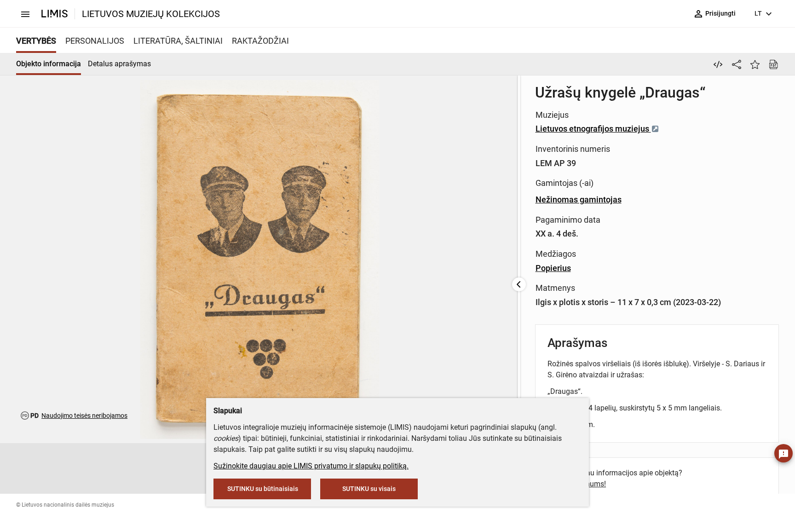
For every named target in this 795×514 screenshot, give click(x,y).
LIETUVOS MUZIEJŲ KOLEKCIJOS (151, 13)
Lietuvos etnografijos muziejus (593, 128)
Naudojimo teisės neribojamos (84, 415)
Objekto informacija (48, 63)
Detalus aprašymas (119, 63)
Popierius (553, 268)
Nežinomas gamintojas (579, 199)
